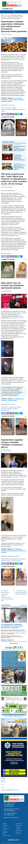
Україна (5, 823)
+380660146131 (10, 804)
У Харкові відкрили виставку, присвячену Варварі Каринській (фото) (19, 148)
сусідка (13, 560)
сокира (8, 560)
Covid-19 (5, 827)
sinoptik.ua (16, 790)
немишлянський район (18, 559)
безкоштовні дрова (10, 108)
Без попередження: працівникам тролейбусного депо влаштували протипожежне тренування (12, 626)
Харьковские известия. (17, 318)
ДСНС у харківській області (12, 407)
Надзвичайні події (13, 556)
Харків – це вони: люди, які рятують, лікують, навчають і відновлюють (13, 633)
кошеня (10, 408)
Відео (9, 253)
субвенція (15, 109)
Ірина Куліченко (8, 34)
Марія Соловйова (8, 187)
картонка (4, 408)
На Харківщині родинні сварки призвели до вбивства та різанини (14, 550)
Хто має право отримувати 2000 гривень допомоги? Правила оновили (13, 99)
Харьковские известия (17, 59)
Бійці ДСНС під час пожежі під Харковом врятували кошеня (21, 592)
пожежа (15, 408)
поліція (3, 560)
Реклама (18, 832)
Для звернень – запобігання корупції (20, 825)
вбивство (7, 559)
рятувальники (5, 410)
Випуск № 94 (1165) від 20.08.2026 (14, 683)
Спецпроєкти (6, 835)
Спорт (4, 830)
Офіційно (5, 832)
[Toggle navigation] (14, 12)
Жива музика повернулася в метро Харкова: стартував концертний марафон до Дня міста (13, 630)
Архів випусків (23, 605)
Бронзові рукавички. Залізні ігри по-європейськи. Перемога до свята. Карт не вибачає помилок (12, 636)
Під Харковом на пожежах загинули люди (12, 399)
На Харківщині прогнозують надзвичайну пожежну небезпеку (19, 158)
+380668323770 (10, 815)
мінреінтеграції (6, 109)
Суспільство (6, 15)
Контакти (18, 833)
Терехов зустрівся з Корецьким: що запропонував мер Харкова (19, 167)
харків (18, 560)
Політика (5, 825)
